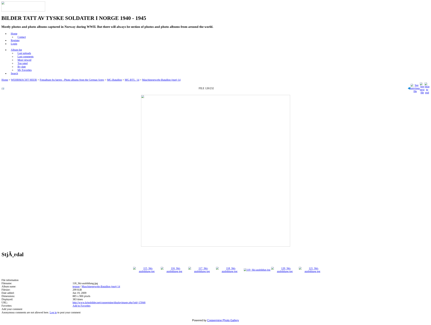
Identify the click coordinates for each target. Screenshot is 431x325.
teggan (76, 286)
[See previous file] (415, 87)
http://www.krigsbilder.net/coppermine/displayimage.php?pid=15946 (109, 302)
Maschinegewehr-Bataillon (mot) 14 (161, 79)
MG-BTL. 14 (132, 79)
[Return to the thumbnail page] (3, 87)
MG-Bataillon (114, 79)
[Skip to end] (427, 87)
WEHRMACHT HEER (24, 79)
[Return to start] (409, 87)
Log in (53, 312)
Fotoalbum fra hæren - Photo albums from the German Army (72, 79)
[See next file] (422, 87)
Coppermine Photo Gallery (223, 320)
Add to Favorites (81, 305)
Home (5, 79)
